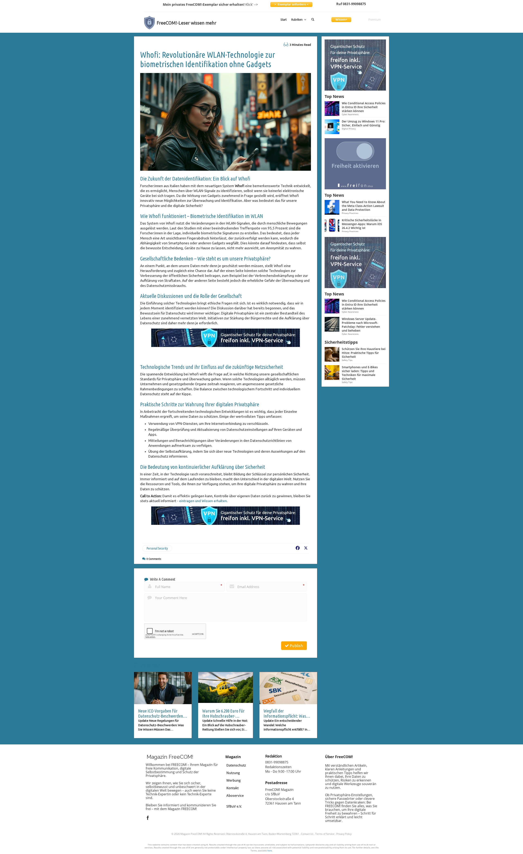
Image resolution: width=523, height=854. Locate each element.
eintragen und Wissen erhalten (203, 501)
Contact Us (307, 834)
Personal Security (157, 548)
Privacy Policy (344, 834)
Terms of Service (324, 834)
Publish (296, 645)
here (269, 850)
